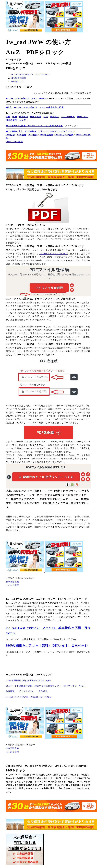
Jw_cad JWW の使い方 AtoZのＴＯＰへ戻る (28, 697)
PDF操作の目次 (18, 78)
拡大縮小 (23, 117)
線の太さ (54, 117)
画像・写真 (35, 117)
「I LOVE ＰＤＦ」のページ (53, 254)
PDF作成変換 (46, 135)
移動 (8, 117)
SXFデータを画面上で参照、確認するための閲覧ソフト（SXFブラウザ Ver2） (46, 686)
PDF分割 (33, 135)
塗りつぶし (82, 117)
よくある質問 (12, 585)
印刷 (14, 117)
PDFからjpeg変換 (64, 135)
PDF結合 (10, 135)
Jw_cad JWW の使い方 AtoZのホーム (30, 74)
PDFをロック (17, 81)
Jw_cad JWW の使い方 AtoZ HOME (26, 98)
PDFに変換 (11, 120)
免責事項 (10, 691)
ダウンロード (68, 117)
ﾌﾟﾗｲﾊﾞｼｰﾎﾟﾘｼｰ (26, 691)
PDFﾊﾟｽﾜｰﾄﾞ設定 (14, 142)
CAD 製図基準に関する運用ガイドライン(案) (28, 680)
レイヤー (23, 120)
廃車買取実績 (12, 582)
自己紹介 (43, 691)
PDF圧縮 (21, 135)
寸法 (46, 117)
